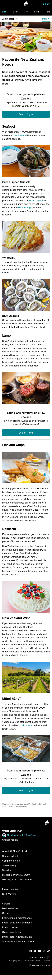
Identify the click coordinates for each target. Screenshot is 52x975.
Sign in (46, 3)
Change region (10, 839)
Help (47, 11)
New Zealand (20, 135)
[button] (3, 3)
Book (15, 11)
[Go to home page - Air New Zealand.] (26, 4)
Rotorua (27, 725)
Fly (26, 11)
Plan (4, 11)
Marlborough (25, 207)
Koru (36, 11)
